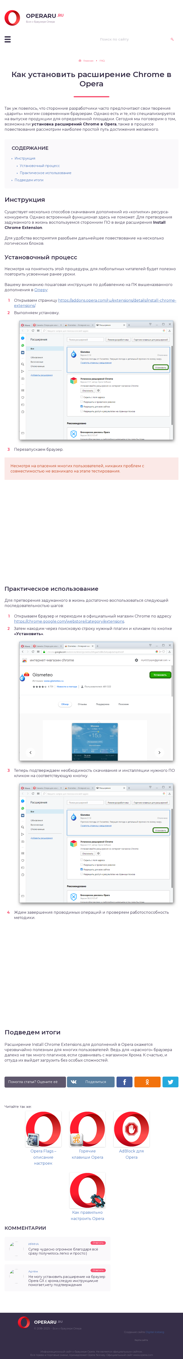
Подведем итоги (29, 180)
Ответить (98, 1242)
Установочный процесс (40, 166)
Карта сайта (141, 1340)
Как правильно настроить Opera (87, 1215)
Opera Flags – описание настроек (43, 1157)
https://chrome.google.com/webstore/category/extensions (69, 621)
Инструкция (25, 158)
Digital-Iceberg (155, 1332)
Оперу (40, 290)
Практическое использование (45, 173)
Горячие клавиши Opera (87, 1154)
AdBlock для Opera (131, 1154)
